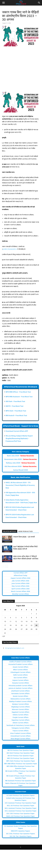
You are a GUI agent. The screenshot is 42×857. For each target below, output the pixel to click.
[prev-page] (3, 566)
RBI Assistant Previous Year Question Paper (20, 781)
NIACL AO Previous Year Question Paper (20, 816)
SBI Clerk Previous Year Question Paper (20, 753)
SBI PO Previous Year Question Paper (20, 750)
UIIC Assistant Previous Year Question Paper (20, 803)
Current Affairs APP (20, 573)
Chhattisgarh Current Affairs (20, 672)
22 (31, 625)
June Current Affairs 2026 (20, 583)
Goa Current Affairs (20, 678)
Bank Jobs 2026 (20, 456)
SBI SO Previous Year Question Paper (21, 756)
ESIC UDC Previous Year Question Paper (20, 813)
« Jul (3, 636)
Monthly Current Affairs (20, 594)
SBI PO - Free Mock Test (14, 406)
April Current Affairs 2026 (20, 589)
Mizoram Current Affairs (20, 709)
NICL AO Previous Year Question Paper (20, 805)
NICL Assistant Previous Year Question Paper (20, 808)
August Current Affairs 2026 (20, 578)
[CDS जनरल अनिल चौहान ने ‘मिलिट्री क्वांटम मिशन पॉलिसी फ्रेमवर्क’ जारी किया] (7, 558)
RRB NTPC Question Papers (20, 831)
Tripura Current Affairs (21, 731)
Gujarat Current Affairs (20, 680)
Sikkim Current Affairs (20, 723)
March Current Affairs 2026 (20, 591)
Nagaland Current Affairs (20, 712)
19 (16, 625)
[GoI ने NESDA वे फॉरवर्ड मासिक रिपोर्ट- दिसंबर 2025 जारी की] (7, 548)
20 (21, 625)
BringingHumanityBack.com (14, 648)
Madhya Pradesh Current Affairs (20, 701)
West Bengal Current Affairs (20, 739)
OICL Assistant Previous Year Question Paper (20, 811)
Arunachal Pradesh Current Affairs (20, 664)
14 (26, 621)
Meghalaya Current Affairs (20, 707)
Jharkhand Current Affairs (20, 691)
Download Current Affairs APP (17, 431)
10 (5, 621)
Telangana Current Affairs (21, 728)
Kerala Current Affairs (20, 696)
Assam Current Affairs (20, 667)
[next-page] (6, 566)
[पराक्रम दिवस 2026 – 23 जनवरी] (7, 539)
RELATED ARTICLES (9, 531)
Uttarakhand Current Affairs (20, 736)
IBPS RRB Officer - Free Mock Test (18, 392)
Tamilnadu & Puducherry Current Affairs (20, 725)
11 (10, 621)
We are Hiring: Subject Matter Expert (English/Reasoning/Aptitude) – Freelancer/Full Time (19, 438)
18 (10, 625)
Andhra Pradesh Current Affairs (20, 662)
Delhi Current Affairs (20, 675)
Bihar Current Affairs (20, 670)
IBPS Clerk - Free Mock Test (16, 411)
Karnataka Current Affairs (20, 693)
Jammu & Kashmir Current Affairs (20, 688)
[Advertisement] (21, 70)
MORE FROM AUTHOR (25, 531)
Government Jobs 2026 (20, 459)
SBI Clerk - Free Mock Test (15, 401)
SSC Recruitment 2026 (20, 466)
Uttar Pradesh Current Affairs (20, 733)
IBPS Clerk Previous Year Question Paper (20, 761)
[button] (3, 3)
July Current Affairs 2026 (20, 581)
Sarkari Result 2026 (20, 470)
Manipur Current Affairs (20, 704)
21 (26, 625)
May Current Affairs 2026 (20, 586)
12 (16, 621)
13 (21, 621)
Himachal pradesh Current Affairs (20, 685)
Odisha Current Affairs (20, 715)
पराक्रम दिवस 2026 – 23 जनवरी (24, 537)
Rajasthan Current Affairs (20, 720)
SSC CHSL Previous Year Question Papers (20, 834)
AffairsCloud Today (20, 575)
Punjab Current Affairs (20, 717)
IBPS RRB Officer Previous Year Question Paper (20, 764)
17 (5, 625)
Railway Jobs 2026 (20, 463)
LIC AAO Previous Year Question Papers (20, 795)
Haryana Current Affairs (20, 683)
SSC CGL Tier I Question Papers (20, 836)
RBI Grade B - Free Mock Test (16, 415)
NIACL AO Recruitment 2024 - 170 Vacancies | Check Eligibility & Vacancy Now (20, 485)
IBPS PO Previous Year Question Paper (20, 758)
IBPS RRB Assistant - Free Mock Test (19, 397)
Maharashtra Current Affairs (20, 699)
